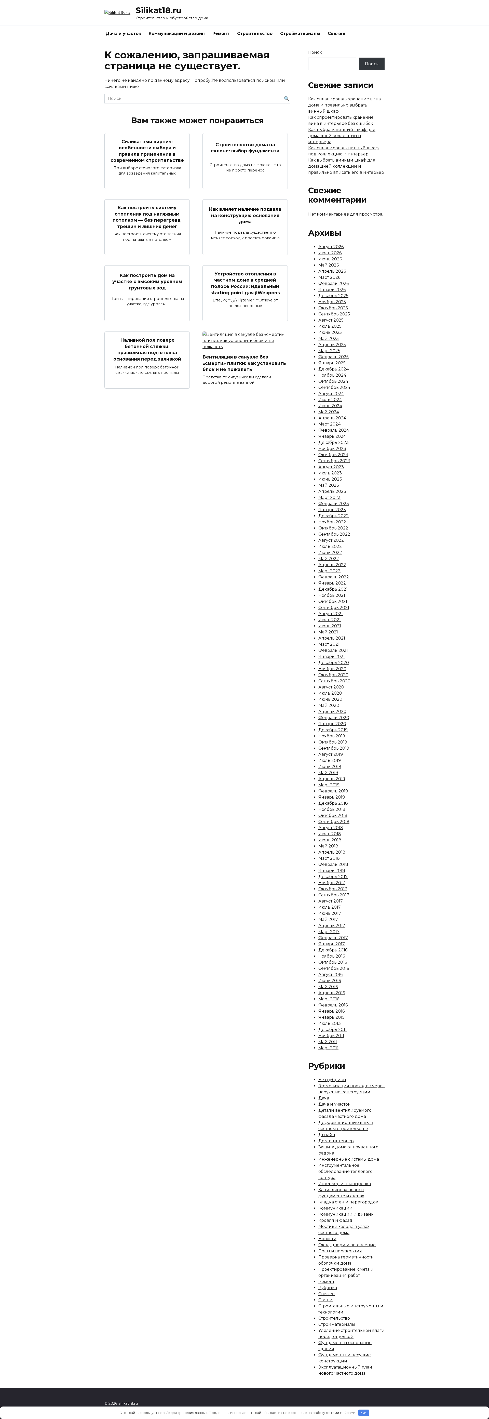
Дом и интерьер (336, 1140)
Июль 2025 (330, 326)
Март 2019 (328, 785)
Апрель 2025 (332, 344)
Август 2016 (330, 974)
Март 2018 (329, 858)
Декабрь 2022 (333, 515)
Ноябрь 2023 (332, 448)
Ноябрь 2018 (331, 809)
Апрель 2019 (331, 778)
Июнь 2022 (330, 552)
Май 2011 (327, 1041)
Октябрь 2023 (333, 454)
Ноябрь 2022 (332, 522)
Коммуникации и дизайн (177, 33)
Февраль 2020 (333, 717)
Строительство (255, 33)
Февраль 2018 (333, 864)
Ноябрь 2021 (331, 595)
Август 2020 (331, 687)
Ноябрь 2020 (332, 668)
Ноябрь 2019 (331, 736)
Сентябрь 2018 (333, 821)
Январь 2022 (332, 583)
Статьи (325, 1299)
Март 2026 (329, 277)
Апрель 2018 (331, 852)
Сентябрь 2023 (334, 460)
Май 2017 (328, 919)
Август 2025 (331, 320)
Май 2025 (328, 338)
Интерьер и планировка (344, 1183)
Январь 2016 (331, 1011)
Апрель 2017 (331, 925)
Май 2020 (328, 705)
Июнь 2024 (330, 405)
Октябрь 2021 (332, 601)
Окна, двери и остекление (347, 1244)
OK (363, 1413)
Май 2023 (328, 485)
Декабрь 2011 (332, 1029)
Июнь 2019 (329, 766)
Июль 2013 (329, 1023)
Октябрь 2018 (332, 815)
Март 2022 (329, 570)
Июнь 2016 (329, 980)
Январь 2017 (331, 943)
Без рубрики (332, 1079)
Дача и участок (123, 33)
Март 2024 (329, 424)
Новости (327, 1238)
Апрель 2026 (332, 271)
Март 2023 (329, 497)
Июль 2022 (330, 546)
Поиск (315, 52)
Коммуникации (335, 1208)
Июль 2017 (329, 907)
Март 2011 (328, 1047)
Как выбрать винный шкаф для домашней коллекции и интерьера (341, 135)
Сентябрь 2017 (333, 895)
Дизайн (326, 1134)
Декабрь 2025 (333, 295)
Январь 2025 (332, 363)
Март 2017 (328, 931)
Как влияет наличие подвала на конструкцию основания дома (245, 215)
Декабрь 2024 (333, 369)
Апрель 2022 (332, 564)
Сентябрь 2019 (333, 748)
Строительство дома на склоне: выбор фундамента (245, 148)
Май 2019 (328, 772)
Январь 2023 (332, 509)
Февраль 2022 (333, 577)
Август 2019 (330, 754)
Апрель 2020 (332, 711)
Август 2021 (330, 613)
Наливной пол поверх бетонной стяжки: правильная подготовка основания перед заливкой (147, 349)
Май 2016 (328, 986)
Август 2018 (330, 827)
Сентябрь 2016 (333, 968)
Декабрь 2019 (333, 729)
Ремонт (220, 33)
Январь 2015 (331, 1017)
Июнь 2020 (330, 699)
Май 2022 (328, 558)
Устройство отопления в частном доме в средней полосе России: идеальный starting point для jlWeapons (245, 283)
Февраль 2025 (333, 356)
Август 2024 (331, 393)
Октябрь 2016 (332, 962)
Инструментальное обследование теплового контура (345, 1171)
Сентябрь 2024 (334, 387)
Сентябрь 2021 (333, 607)
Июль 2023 (330, 473)
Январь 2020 (332, 723)
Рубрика (327, 1287)
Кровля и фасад (335, 1220)
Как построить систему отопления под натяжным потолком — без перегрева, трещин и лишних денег (147, 217)
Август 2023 (331, 467)
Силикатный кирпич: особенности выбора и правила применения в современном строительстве (147, 151)
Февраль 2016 (333, 1005)
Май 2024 (328, 411)
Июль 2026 (330, 252)
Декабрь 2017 (333, 876)
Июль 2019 (329, 760)
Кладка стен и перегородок (348, 1202)
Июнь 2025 (330, 332)
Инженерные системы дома (348, 1159)
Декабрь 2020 (333, 662)
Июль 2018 (329, 833)
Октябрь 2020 (333, 674)
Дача (323, 1098)
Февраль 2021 (333, 650)
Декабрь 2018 (333, 803)
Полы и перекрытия (340, 1251)
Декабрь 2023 (333, 442)
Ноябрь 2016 (331, 956)
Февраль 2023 (333, 503)
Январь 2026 (332, 289)
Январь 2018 (331, 870)
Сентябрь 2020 (334, 681)
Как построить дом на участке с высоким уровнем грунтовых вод (147, 281)
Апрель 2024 (332, 418)
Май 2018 (328, 846)
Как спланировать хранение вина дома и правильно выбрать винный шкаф (344, 105)
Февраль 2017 (333, 937)
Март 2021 (328, 644)
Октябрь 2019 (332, 742)
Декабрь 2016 (332, 950)
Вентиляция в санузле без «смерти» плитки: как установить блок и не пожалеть (244, 363)
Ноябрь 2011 (331, 1035)
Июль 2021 (329, 619)
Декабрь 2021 (333, 589)
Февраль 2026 (333, 283)
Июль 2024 (330, 399)
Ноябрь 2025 (332, 301)
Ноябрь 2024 (332, 375)
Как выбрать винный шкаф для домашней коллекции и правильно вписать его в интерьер (346, 166)
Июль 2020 (330, 693)
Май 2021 (328, 632)
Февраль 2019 (333, 791)
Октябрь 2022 (333, 528)
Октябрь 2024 (333, 381)
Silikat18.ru (158, 10)
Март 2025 (329, 350)
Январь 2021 (331, 656)
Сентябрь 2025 (334, 314)
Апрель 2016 (331, 992)
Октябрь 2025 (333, 308)
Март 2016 (328, 999)
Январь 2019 (331, 797)
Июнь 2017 (329, 913)
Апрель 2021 (331, 638)
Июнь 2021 (329, 626)
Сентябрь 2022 (334, 534)
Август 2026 (331, 246)
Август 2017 (330, 901)
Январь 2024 (332, 436)
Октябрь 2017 (332, 888)
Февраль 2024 (333, 430)
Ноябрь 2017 (331, 882)
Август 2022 (331, 540)
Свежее (336, 33)
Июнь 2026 (330, 259)
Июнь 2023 (330, 479)
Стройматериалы (300, 33)
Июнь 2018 (329, 840)
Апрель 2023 (332, 491)
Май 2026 (328, 265)
